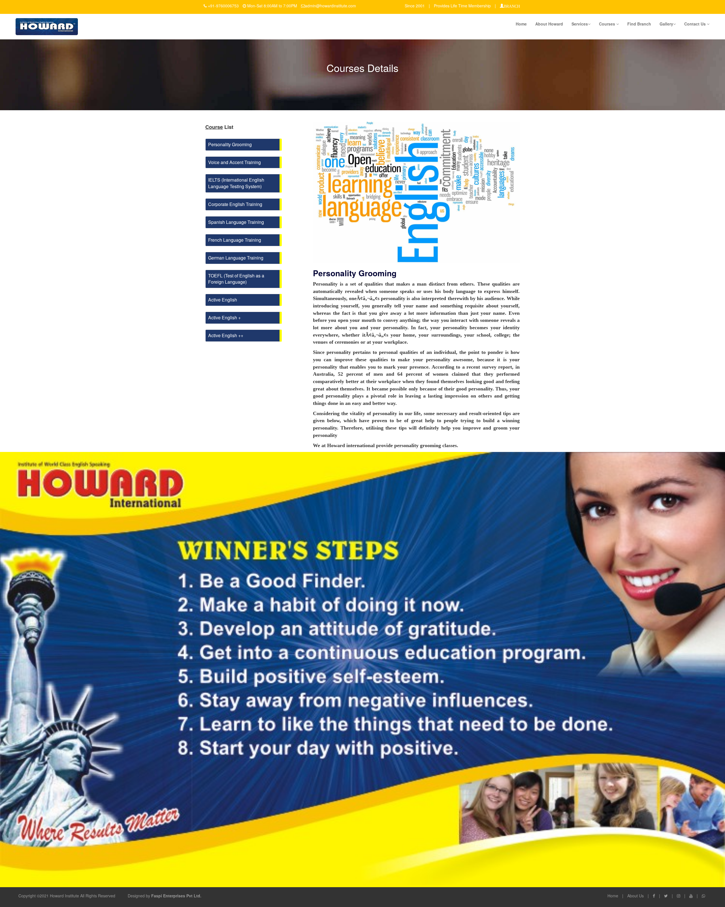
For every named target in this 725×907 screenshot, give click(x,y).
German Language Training (235, 257)
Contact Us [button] (695, 24)
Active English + (224, 317)
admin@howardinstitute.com (330, 6)
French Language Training (234, 240)
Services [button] (580, 24)
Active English (222, 299)
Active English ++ (225, 335)
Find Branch (639, 24)
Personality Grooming (230, 144)
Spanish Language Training (236, 222)
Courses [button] (607, 24)
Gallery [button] (666, 24)
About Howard (549, 24)
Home (521, 24)
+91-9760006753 (223, 6)
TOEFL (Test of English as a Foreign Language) (236, 278)
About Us (635, 895)
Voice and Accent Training (234, 162)
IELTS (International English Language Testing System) (236, 183)
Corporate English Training (235, 204)
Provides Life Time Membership (462, 6)
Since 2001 (415, 6)
